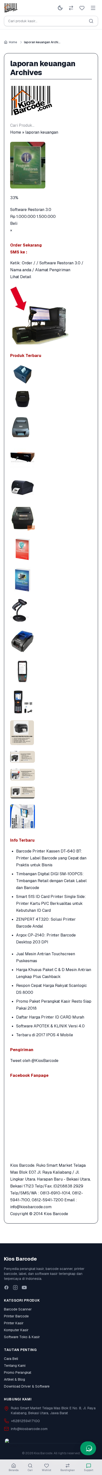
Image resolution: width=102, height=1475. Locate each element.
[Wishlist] (82, 8)
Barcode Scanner (18, 1309)
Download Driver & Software (27, 1386)
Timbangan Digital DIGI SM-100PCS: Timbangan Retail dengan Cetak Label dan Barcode (51, 880)
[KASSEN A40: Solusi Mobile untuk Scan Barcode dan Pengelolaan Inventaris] (51, 671)
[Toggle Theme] (60, 8)
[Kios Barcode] (51, 100)
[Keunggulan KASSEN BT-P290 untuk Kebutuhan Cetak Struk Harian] (51, 640)
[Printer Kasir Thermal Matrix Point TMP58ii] (51, 399)
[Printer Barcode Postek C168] (51, 487)
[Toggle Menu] (93, 8)
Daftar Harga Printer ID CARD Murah (50, 1017)
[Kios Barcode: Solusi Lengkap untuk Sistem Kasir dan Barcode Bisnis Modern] (51, 816)
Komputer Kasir (16, 1330)
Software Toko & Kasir (22, 1337)
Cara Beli (11, 1358)
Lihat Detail (20, 276)
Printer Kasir (14, 1323)
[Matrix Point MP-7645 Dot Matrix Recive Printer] (51, 426)
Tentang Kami (15, 1365)
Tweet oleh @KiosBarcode (34, 1060)
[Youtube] (24, 1287)
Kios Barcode (56, 1213)
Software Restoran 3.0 (30, 209)
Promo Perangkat (17, 1372)
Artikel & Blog (14, 1379)
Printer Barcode (16, 1316)
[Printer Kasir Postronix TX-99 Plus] (51, 518)
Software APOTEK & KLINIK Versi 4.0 (50, 1026)
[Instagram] (15, 1287)
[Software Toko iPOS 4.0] (51, 579)
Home (13, 42)
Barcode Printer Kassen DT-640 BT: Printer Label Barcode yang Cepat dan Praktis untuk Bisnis (51, 858)
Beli (13, 223)
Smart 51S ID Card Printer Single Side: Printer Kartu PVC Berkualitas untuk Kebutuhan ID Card (51, 903)
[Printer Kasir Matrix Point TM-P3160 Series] (51, 374)
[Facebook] (6, 1287)
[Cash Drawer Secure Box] (51, 457)
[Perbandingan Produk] (71, 8)
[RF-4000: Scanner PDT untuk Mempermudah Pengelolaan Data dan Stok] (51, 702)
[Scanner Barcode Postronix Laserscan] (51, 610)
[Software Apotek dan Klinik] (51, 549)
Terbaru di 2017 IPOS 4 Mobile (44, 1035)
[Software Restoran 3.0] (51, 165)
